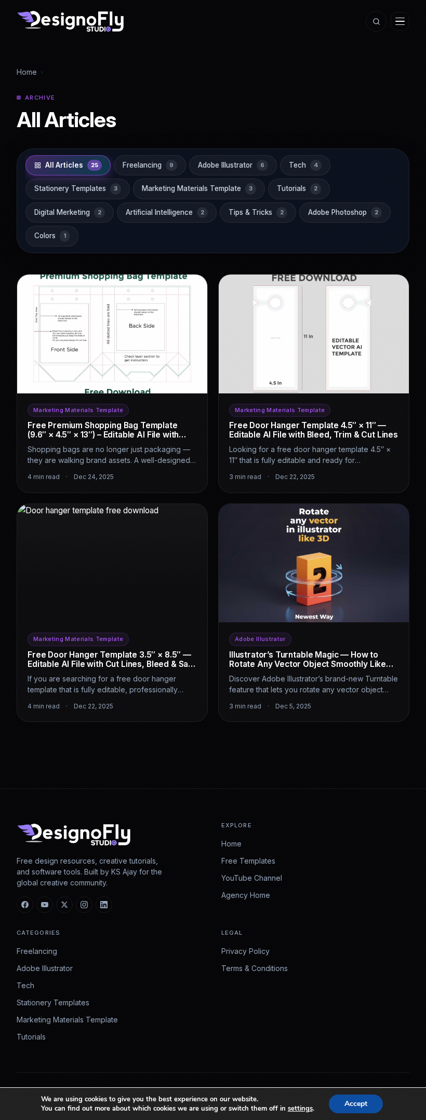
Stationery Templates (53, 1002)
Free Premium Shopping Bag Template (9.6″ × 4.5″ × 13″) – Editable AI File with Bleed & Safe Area (103, 434)
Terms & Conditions (254, 968)
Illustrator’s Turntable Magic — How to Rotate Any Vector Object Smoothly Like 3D (307, 664)
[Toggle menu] (400, 21)
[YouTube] (44, 904)
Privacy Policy (245, 951)
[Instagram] (84, 904)
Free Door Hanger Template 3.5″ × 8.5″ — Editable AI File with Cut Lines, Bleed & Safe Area (112, 664)
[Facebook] (25, 904)
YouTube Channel (251, 877)
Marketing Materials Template (67, 1019)
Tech (25, 985)
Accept (355, 1104)
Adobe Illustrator (45, 968)
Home (27, 71)
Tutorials (31, 1036)
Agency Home (245, 895)
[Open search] (376, 21)
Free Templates (248, 860)
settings (300, 1108)
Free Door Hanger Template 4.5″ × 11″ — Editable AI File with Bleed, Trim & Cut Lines (313, 430)
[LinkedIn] (104, 904)
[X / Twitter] (64, 904)
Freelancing (37, 951)
